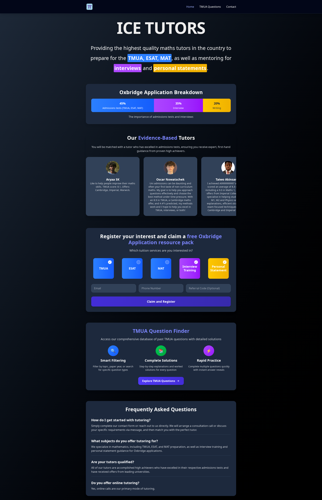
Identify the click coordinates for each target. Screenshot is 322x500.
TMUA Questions (210, 7)
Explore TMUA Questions (158, 381)
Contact (231, 7)
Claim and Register (161, 301)
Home (190, 7)
